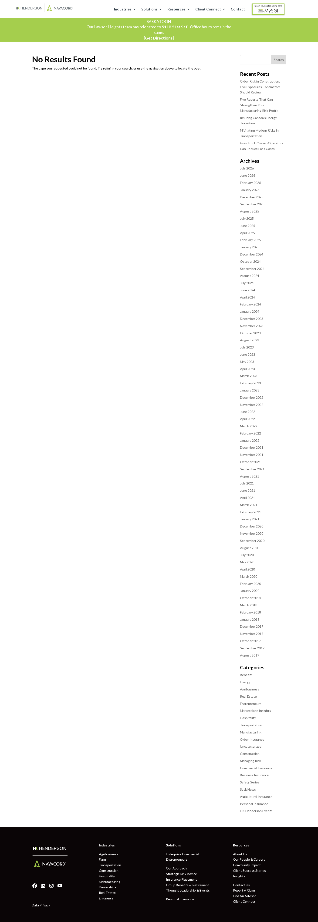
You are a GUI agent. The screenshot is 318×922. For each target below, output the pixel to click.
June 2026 (247, 175)
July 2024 (247, 283)
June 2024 (247, 290)
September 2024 (252, 269)
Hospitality (248, 718)
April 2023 (247, 369)
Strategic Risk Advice (181, 874)
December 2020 (251, 526)
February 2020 (250, 584)
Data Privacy (41, 905)
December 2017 (251, 626)
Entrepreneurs (250, 704)
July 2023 (247, 347)
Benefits (246, 675)
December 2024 (251, 254)
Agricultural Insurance (256, 797)
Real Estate (248, 696)
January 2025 (249, 247)
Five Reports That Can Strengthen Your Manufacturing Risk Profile (259, 105)
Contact (238, 9)
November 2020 (251, 533)
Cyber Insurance (252, 739)
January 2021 (249, 519)
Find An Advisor (244, 896)
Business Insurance (254, 775)
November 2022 (251, 405)
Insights (239, 876)
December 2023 (251, 319)
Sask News (248, 789)
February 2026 (250, 183)
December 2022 (251, 397)
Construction (250, 754)
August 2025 (249, 211)
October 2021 (250, 462)
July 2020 (247, 555)
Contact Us (241, 885)
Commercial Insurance (256, 768)
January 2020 (249, 591)
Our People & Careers (249, 859)
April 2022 (247, 419)
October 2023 (250, 333)
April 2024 (247, 297)
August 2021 (249, 476)
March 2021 (248, 505)
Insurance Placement (181, 879)
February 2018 (250, 612)
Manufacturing (250, 732)
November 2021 (251, 455)
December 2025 (251, 197)
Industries (123, 9)
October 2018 (250, 598)
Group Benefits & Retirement (187, 885)
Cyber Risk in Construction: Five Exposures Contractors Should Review (260, 86)
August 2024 (249, 276)
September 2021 (252, 469)
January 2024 (249, 311)
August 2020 (249, 548)
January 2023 (249, 390)
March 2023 (248, 376)
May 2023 (247, 362)
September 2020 (252, 541)
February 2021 (250, 512)
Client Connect (208, 9)
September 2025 (252, 204)
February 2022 (250, 433)
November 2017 (251, 634)
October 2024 (250, 261)
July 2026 (247, 168)
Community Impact (247, 865)
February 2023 (250, 383)
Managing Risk (250, 761)
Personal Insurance (254, 804)
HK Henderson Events (256, 811)
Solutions (149, 9)
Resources (176, 9)
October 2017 (250, 641)
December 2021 (251, 447)
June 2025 (247, 226)
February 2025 (250, 240)
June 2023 (247, 354)
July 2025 (247, 218)
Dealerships (107, 887)
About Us (240, 854)
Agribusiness (249, 689)
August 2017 (249, 655)
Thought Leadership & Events (188, 890)
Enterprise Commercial (182, 854)
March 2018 (248, 605)
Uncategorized (250, 746)
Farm (102, 859)
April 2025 (247, 233)
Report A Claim (244, 890)
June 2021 (247, 490)
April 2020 (247, 569)
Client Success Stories (249, 870)
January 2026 (249, 190)
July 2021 (247, 483)
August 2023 (249, 340)
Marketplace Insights (255, 711)
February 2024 (250, 304)
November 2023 (251, 326)
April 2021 (247, 498)
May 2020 (247, 562)
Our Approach (176, 868)
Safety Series (249, 782)
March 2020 (248, 576)
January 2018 (249, 619)
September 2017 (252, 648)
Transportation (251, 725)
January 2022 (249, 440)
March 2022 (248, 426)
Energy (245, 682)
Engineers (106, 898)
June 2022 (247, 412)
